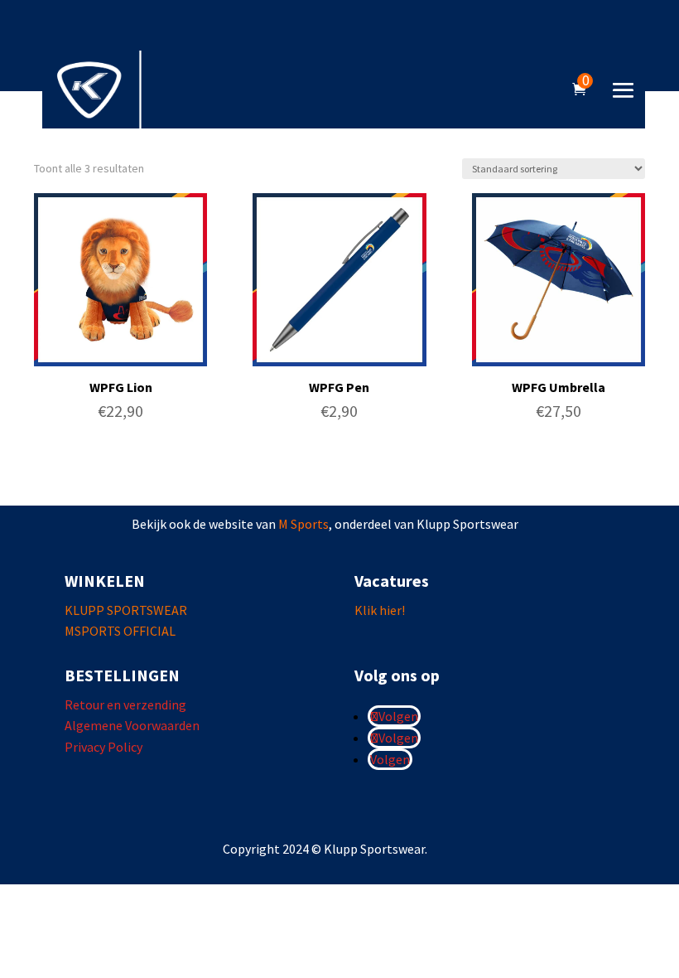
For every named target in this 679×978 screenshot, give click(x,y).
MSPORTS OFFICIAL (120, 630)
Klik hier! (379, 610)
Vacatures (391, 580)
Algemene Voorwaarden (132, 725)
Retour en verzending (125, 704)
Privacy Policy (103, 746)
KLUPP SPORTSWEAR (126, 610)
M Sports (303, 524)
